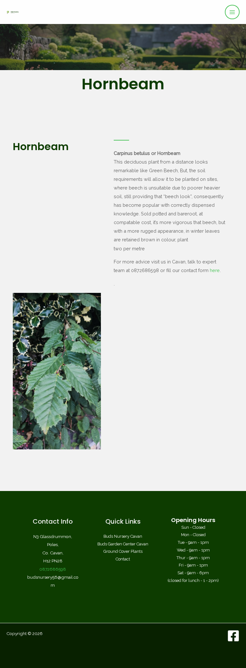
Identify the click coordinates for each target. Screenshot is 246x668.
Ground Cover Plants (123, 551)
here (215, 270)
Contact (123, 559)
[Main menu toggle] (232, 12)
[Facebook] (233, 636)
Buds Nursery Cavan (122, 536)
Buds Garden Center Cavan (122, 544)
